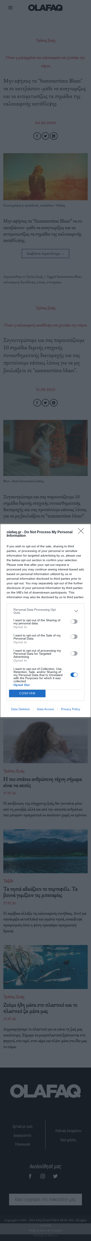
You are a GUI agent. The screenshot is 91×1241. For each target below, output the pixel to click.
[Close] (82, 532)
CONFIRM (27, 693)
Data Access (45, 709)
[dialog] (45, 620)
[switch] (74, 621)
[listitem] (45, 611)
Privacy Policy (70, 709)
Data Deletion (20, 709)
